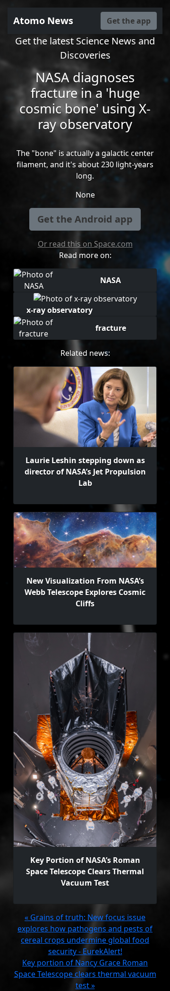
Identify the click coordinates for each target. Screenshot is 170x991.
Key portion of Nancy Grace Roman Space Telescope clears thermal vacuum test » (85, 974)
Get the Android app (85, 219)
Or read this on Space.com (85, 244)
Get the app (129, 21)
